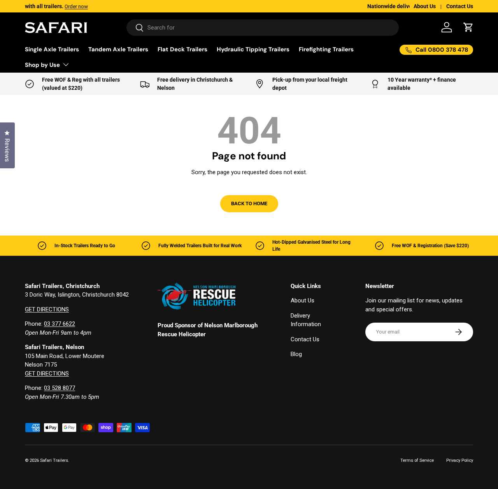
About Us (425, 6)
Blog (296, 354)
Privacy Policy (459, 460)
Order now (118, 6)
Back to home (249, 203)
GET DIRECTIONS (47, 309)
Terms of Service (417, 460)
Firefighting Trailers (326, 49)
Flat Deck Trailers (182, 49)
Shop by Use (42, 65)
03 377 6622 (59, 323)
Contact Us (459, 6)
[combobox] (262, 27)
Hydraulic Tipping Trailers (253, 49)
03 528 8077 (59, 387)
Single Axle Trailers (52, 49)
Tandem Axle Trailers (118, 49)
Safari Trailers (54, 460)
